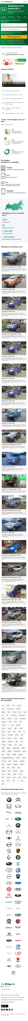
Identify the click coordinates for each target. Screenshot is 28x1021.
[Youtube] (7, 1010)
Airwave (19, 705)
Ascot (3, 708)
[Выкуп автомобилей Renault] (9, 857)
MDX (3, 748)
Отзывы (3, 995)
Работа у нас (9, 995)
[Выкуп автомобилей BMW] (9, 799)
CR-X (15, 722)
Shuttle (3, 771)
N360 (23, 748)
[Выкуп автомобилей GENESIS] (18, 927)
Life (15, 744)
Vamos (8, 777)
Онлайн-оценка (20, 997)
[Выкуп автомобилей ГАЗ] (18, 876)
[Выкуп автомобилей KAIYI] (9, 946)
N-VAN (8, 754)
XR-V (3, 780)
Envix (14, 731)
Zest (22, 780)
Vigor (19, 777)
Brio (20, 712)
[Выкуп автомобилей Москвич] (18, 959)
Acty (13, 705)
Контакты (13, 997)
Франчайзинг (16, 995)
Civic (7, 715)
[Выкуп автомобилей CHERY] (18, 902)
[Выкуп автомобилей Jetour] (18, 940)
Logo (20, 744)
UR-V (3, 777)
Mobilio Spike (16, 748)
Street (3, 774)
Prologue (22, 761)
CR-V (10, 722)
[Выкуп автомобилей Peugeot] (9, 850)
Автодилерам (4, 997)
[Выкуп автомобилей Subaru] (9, 863)
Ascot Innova (10, 708)
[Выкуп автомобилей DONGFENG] (9, 889)
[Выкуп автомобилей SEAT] (9, 953)
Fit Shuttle (10, 735)
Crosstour (4, 722)
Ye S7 (13, 780)
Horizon (9, 738)
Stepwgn (15, 771)
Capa (25, 712)
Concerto (10, 718)
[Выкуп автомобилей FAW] (9, 921)
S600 (8, 767)
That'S (8, 774)
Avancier (18, 708)
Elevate (3, 728)
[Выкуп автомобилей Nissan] (9, 844)
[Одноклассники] (4, 1010)
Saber (18, 767)
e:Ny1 (19, 731)
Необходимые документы (7, 999)
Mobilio (8, 748)
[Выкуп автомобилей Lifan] (18, 825)
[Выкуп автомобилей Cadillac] (14, 972)
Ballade (3, 712)
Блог (9, 997)
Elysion (9, 728)
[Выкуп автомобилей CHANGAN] (9, 902)
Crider (16, 718)
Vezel (14, 777)
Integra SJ (10, 741)
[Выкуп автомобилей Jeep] (18, 812)
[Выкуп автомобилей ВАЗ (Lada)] (18, 966)
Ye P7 (8, 780)
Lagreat (4, 744)
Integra (3, 741)
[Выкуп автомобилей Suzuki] (18, 863)
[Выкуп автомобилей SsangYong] (9, 959)
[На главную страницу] (7, 2)
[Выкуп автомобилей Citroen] (18, 799)
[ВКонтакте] (2, 1010)
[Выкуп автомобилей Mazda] (9, 831)
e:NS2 (8, 731)
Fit (24, 731)
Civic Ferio (13, 715)
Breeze (14, 712)
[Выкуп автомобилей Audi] (18, 889)
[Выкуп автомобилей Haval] (18, 934)
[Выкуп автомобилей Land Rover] (18, 818)
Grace (3, 738)
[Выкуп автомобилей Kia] (9, 818)
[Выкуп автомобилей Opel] (18, 844)
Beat (9, 712)
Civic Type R (22, 715)
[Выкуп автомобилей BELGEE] (18, 895)
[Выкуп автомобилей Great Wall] (9, 934)
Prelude (15, 761)
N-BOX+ (9, 751)
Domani (3, 725)
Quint (3, 764)
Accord (8, 705)
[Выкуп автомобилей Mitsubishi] (18, 838)
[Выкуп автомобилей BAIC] (9, 895)
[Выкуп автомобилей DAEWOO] (9, 915)
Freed (16, 735)
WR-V (24, 777)
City (3, 715)
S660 (13, 767)
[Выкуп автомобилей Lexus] (9, 825)
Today (14, 774)
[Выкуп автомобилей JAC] (9, 940)
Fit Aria (3, 735)
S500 (3, 767)
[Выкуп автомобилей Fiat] (18, 921)
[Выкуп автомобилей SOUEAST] (18, 953)
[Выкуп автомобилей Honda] (9, 806)
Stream (22, 771)
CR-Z (20, 722)
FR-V (22, 735)
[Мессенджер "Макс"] (12, 1010)
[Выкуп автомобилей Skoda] (18, 857)
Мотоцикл (19, 16)
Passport (4, 761)
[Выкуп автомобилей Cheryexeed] (9, 908)
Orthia (17, 757)
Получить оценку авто (14, 36)
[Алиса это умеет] (4, 1007)
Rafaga (8, 764)
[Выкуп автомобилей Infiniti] (18, 806)
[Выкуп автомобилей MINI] (9, 838)
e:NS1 (3, 731)
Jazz (22, 741)
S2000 (21, 764)
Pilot (10, 761)
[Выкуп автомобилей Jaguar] (9, 812)
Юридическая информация (7, 1002)
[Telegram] (9, 1010)
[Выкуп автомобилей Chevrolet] (9, 966)
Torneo (20, 774)
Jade (17, 741)
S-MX (9, 771)
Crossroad (22, 718)
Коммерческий (11, 16)
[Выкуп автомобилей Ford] (18, 882)
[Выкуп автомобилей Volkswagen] (18, 870)
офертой (22, 40)
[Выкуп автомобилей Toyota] (9, 870)
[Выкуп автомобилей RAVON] (18, 946)
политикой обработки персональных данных (15, 41)
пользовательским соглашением (13, 40)
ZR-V (3, 784)
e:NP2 (21, 728)
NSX (3, 754)
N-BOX (3, 751)
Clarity (3, 718)
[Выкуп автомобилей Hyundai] (9, 882)
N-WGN (14, 754)
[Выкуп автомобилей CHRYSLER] (18, 908)
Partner (24, 757)
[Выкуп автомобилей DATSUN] (18, 915)
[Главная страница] (6, 984)
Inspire (21, 738)
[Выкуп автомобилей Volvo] (9, 876)
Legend (10, 744)
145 (3, 705)
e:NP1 (15, 728)
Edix (12, 725)
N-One (24, 751)
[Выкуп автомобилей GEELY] (9, 927)
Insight (15, 738)
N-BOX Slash (17, 751)
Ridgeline (15, 764)
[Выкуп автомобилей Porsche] (18, 850)
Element (18, 725)
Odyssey (21, 754)
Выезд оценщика (18, 999)
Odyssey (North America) (8, 757)
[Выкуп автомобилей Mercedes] (18, 831)
